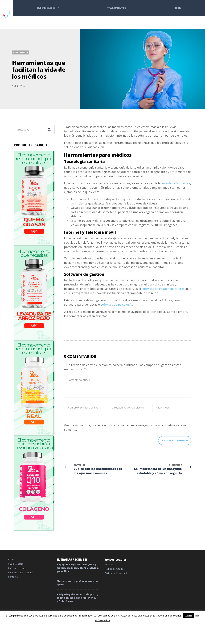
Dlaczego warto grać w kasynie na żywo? (77, 583)
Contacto (13, 576)
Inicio (11, 559)
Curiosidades (20, 52)
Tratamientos (116, 7)
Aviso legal (110, 564)
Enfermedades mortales (20, 572)
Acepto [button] (188, 615)
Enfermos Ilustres (17, 568)
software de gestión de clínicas (163, 289)
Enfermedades (46, 7)
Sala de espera (15, 563)
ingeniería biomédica (175, 183)
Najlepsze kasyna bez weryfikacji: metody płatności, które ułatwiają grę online (78, 568)
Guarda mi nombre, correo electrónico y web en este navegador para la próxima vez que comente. (125, 427)
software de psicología (116, 304)
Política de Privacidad (116, 573)
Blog (177, 7)
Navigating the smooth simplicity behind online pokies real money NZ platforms (77, 598)
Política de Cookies (115, 568)
